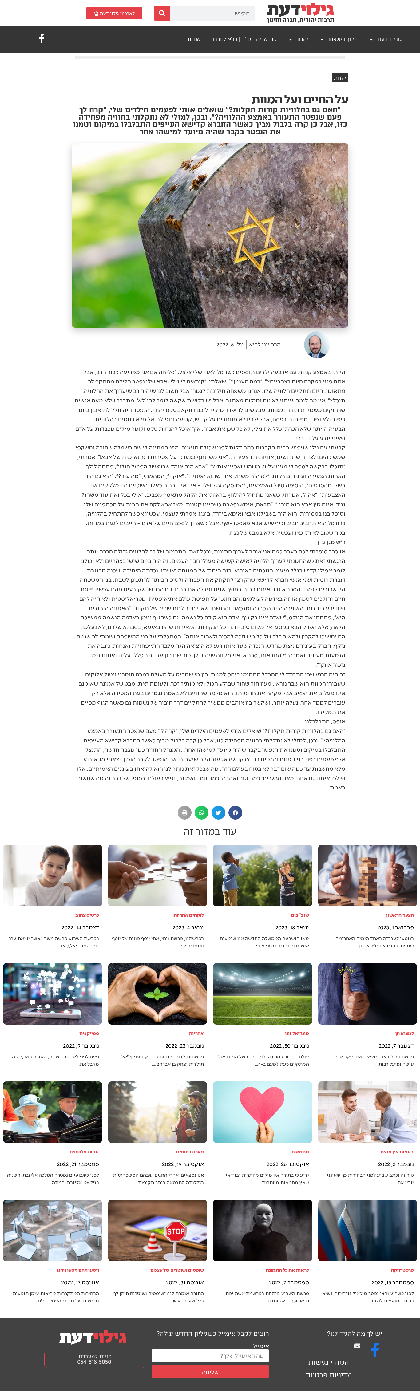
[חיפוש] (162, 13)
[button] (235, 813)
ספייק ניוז (89, 1033)
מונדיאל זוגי (297, 1033)
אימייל (261, 1346)
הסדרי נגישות (328, 1362)
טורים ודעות (389, 39)
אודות (194, 39)
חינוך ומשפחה (342, 39)
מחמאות (300, 1151)
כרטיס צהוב (87, 915)
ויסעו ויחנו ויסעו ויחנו (78, 1270)
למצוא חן (404, 1033)
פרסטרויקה (402, 1270)
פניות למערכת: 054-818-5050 (94, 1359)
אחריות (196, 1033)
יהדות (301, 39)
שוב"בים (300, 915)
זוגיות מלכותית (84, 1151)
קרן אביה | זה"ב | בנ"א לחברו (245, 39)
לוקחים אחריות (188, 915)
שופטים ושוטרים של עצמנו (177, 1270)
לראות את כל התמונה (287, 1270)
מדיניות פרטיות (329, 1375)
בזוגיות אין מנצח (397, 1151)
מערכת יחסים (190, 1151)
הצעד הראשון (400, 915)
